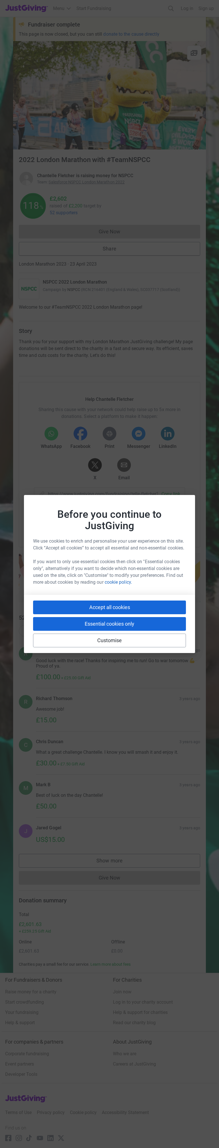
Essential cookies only (109, 624)
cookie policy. (118, 582)
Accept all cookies (109, 607)
